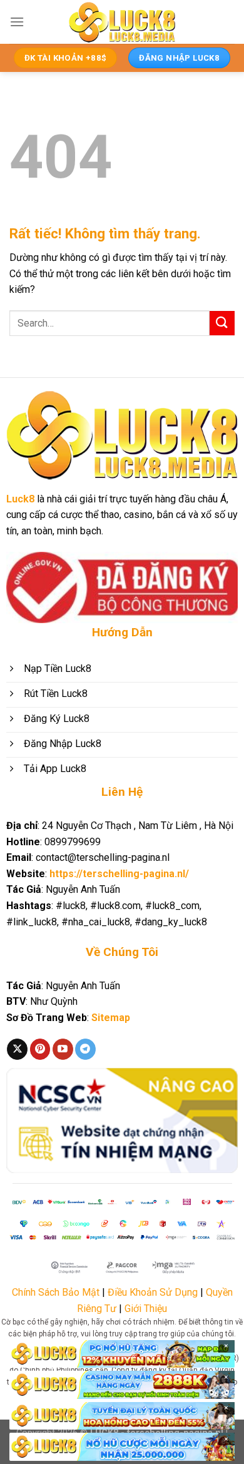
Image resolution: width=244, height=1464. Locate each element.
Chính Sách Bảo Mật (55, 1292)
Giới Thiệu (146, 1308)
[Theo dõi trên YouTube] (63, 1049)
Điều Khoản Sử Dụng (153, 1292)
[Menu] (16, 21)
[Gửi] (222, 323)
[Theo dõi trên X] (17, 1049)
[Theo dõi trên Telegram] (85, 1049)
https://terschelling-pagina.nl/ (119, 874)
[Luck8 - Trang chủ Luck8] (122, 22)
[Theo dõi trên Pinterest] (40, 1049)
